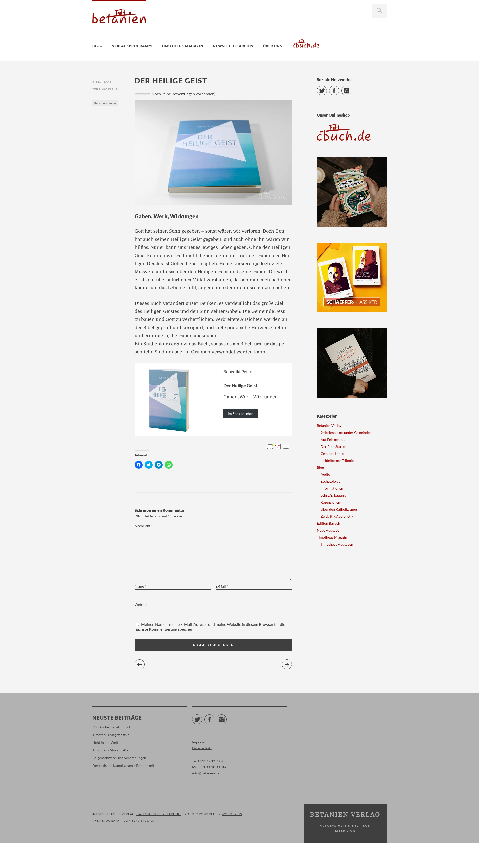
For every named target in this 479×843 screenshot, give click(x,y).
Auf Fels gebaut (333, 439)
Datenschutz (202, 748)
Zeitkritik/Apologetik (337, 516)
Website (141, 604)
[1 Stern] (136, 93)
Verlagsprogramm (132, 46)
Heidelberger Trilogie (337, 460)
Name (140, 586)
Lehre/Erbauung (333, 495)
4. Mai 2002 (101, 82)
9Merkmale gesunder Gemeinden (346, 432)
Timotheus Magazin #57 (110, 735)
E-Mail (222, 586)
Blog (97, 46)
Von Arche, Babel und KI (111, 727)
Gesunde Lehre (332, 453)
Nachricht (144, 526)
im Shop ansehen (241, 413)
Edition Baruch (328, 523)
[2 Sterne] (139, 93)
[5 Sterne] (148, 93)
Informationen (332, 488)
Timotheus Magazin (182, 46)
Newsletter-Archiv (233, 46)
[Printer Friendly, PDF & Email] (278, 446)
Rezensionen (330, 502)
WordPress (232, 814)
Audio (325, 474)
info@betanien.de (205, 773)
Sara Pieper (109, 88)
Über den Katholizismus (339, 509)
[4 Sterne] (145, 93)
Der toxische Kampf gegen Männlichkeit (123, 765)
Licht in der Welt (105, 742)
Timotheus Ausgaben (337, 544)
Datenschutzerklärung (158, 814)
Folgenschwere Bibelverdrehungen (119, 758)
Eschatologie (330, 481)
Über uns (272, 46)
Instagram (226, 717)
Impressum (200, 742)
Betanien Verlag (105, 103)
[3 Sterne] (142, 93)
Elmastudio (142, 820)
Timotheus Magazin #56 (110, 750)
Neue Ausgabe (328, 530)
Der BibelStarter (333, 446)
